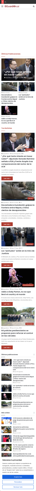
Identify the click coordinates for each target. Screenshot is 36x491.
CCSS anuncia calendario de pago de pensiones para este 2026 (23, 420)
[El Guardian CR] (12, 6)
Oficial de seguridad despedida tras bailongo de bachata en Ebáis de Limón (23, 438)
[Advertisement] (18, 33)
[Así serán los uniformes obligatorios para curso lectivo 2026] (6, 429)
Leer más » (7, 178)
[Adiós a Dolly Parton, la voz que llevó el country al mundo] (9, 110)
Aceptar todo (18, 477)
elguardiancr (9, 77)
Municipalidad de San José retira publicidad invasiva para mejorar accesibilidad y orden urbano (23, 457)
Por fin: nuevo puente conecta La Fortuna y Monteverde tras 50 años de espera (23, 447)
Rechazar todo (18, 487)
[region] (18, 474)
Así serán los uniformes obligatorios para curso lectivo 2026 (23, 429)
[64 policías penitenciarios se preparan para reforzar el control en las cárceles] (6, 404)
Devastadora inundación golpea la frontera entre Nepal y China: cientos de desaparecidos (9, 99)
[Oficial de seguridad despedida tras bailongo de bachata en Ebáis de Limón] (6, 438)
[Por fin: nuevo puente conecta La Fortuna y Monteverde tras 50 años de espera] (6, 447)
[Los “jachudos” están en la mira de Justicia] (27, 86)
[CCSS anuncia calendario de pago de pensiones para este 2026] (6, 420)
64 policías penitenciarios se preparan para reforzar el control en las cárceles (17, 333)
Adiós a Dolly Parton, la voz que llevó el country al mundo (9, 121)
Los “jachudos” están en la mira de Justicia (26, 97)
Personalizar (18, 482)
